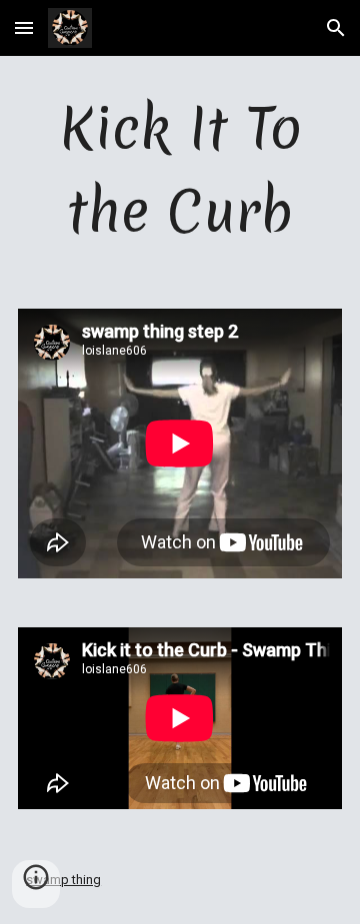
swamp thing (63, 879)
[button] (24, 27)
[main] (180, 170)
